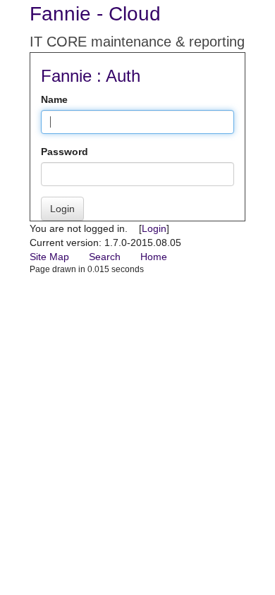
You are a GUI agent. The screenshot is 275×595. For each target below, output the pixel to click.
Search (105, 256)
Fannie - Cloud (95, 14)
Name (54, 99)
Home (153, 256)
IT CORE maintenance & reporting (137, 41)
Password (64, 151)
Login (62, 208)
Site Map (49, 256)
